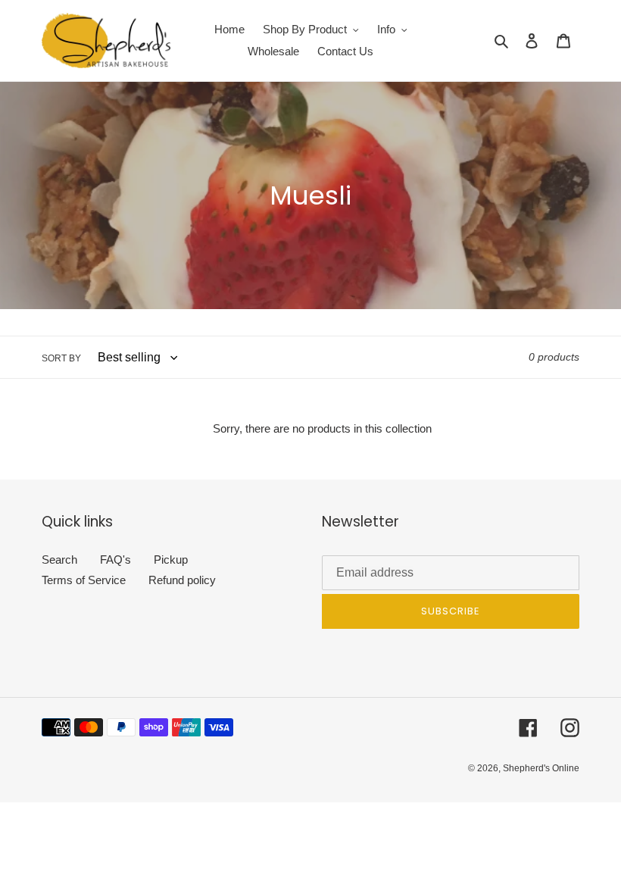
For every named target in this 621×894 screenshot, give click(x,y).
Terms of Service (84, 580)
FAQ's (115, 559)
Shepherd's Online (541, 768)
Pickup (171, 559)
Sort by (61, 358)
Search (59, 559)
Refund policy (182, 580)
